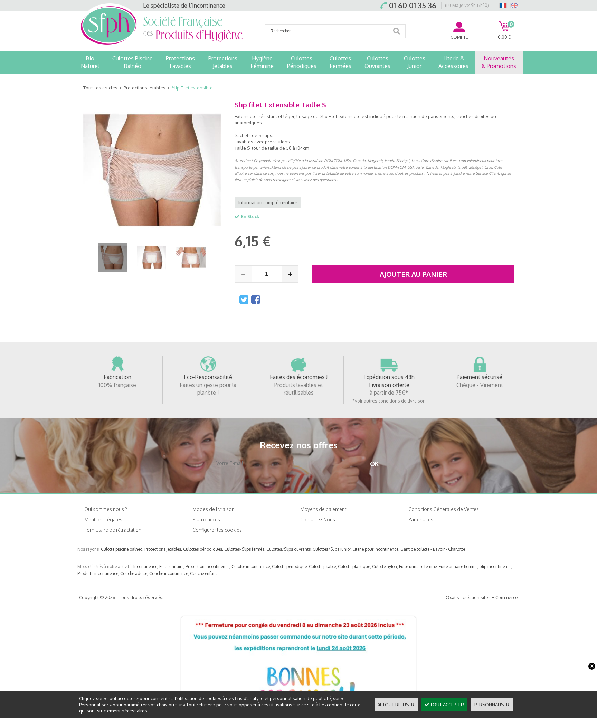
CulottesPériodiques (301, 62)
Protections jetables (162, 549)
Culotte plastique (354, 566)
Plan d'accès (206, 519)
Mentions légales (103, 519)
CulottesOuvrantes (377, 62)
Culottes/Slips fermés (244, 549)
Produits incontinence (97, 573)
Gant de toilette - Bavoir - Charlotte (432, 549)
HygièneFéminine (262, 62)
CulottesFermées (340, 62)
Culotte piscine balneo (121, 549)
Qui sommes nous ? (105, 509)
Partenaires (420, 519)
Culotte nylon (384, 566)
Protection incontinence (207, 566)
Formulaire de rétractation (112, 530)
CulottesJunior (414, 62)
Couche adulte (133, 573)
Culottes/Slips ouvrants (288, 549)
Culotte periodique (289, 566)
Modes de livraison (213, 509)
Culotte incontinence (250, 566)
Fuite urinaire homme (458, 566)
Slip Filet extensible (192, 88)
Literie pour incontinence (375, 549)
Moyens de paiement (323, 509)
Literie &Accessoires (453, 62)
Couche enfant (203, 573)
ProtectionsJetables (222, 62)
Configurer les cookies (217, 530)
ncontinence (145, 566)
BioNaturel (90, 62)
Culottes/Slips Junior (332, 549)
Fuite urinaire (171, 566)
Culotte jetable (322, 566)
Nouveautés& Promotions (499, 62)
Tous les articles (100, 88)
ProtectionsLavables (180, 62)
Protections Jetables (144, 88)
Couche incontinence (168, 573)
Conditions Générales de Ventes (443, 509)
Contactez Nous (317, 519)
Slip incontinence (495, 566)
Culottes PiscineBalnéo (132, 62)
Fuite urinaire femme (418, 566)
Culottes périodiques (202, 549)
